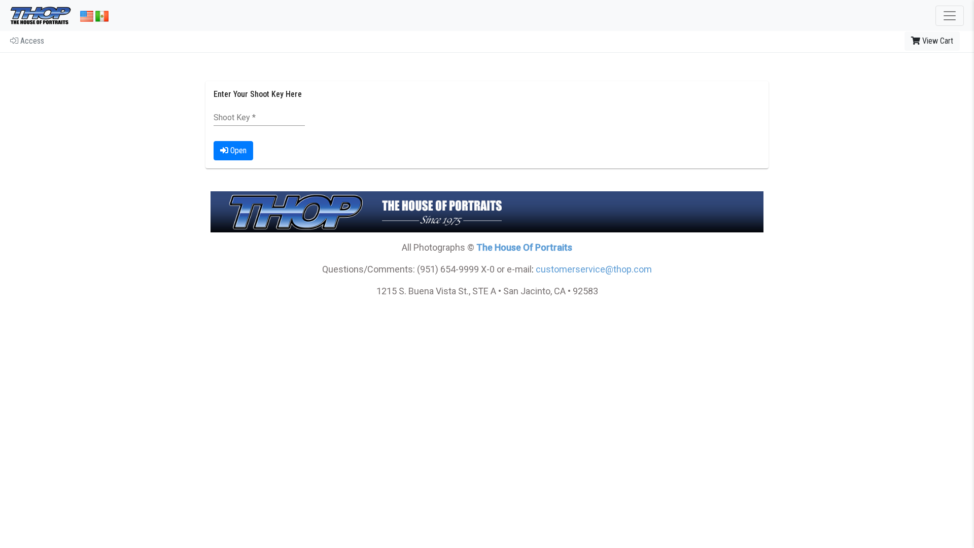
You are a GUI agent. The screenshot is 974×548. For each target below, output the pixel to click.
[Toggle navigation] (949, 16)
